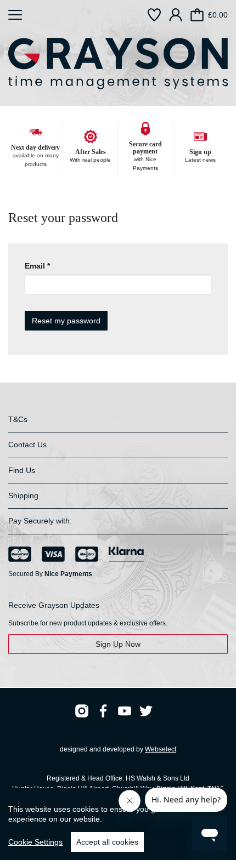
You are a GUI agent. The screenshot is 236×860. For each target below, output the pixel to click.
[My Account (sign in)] (175, 14)
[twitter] (146, 710)
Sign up (200, 152)
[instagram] (81, 710)
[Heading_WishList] (154, 14)
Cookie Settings (35, 842)
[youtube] (124, 710)
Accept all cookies (107, 842)
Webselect (160, 749)
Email (35, 265)
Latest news (200, 160)
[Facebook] (103, 710)
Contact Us (27, 444)
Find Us (21, 470)
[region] (118, 824)
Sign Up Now (118, 644)
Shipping (23, 495)
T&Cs (17, 419)
